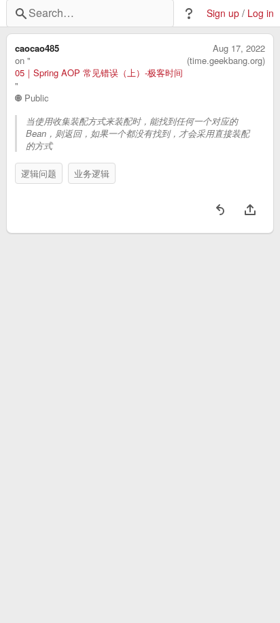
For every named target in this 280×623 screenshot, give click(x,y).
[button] (189, 13)
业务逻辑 (91, 173)
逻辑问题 (38, 173)
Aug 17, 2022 (239, 48)
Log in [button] (260, 13)
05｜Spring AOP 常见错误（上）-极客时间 (99, 73)
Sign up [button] (223, 13)
